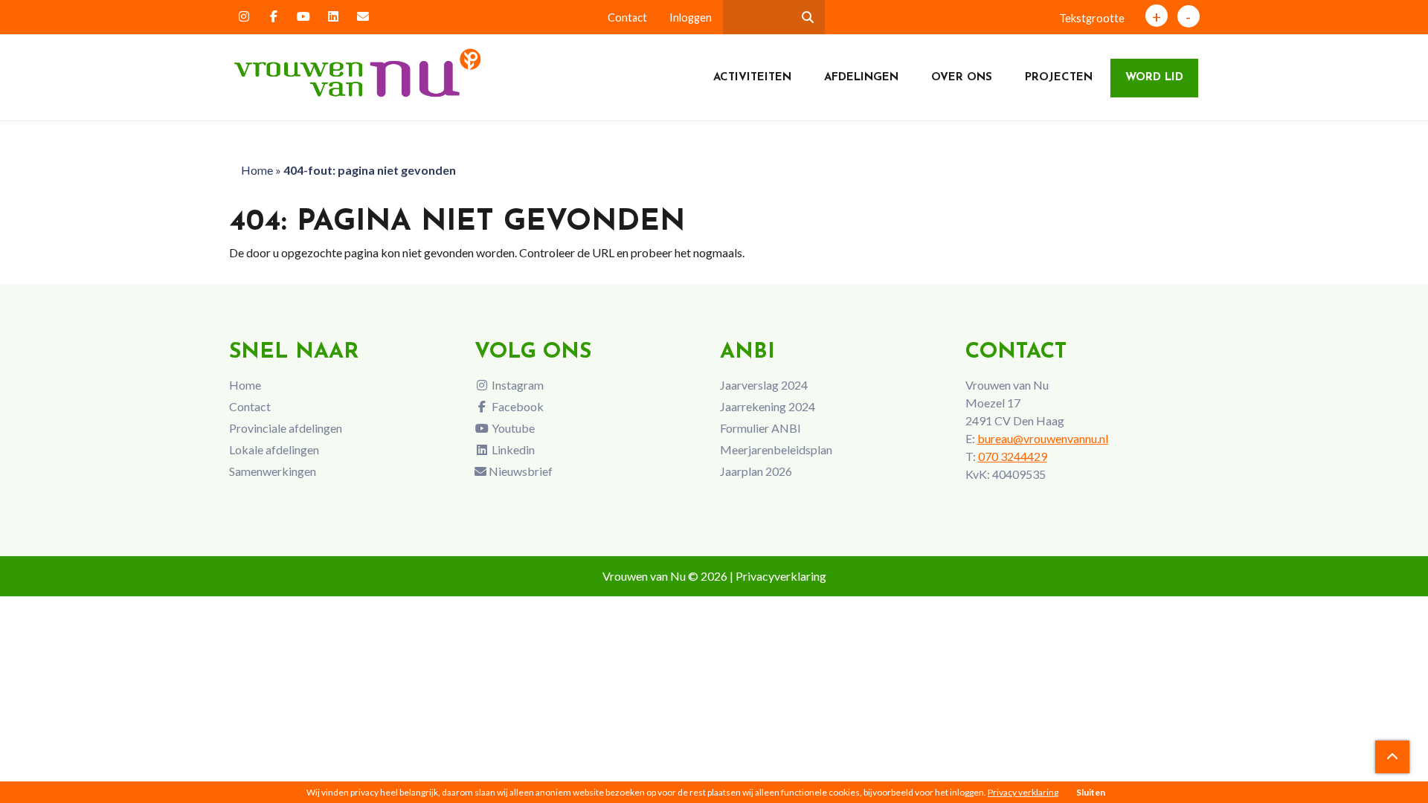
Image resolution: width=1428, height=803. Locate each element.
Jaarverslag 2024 (764, 385)
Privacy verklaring (1023, 792)
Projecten (1059, 77)
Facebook (516, 406)
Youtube (512, 428)
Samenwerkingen (272, 471)
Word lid (1154, 77)
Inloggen (690, 17)
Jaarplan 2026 (756, 471)
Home (257, 170)
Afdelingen (861, 77)
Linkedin (512, 449)
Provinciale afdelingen (285, 428)
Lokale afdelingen (274, 449)
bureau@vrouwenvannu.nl (1042, 438)
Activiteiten (752, 77)
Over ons (961, 77)
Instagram (516, 385)
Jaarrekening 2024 (767, 406)
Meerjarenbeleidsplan (776, 449)
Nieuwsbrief (519, 471)
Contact (627, 17)
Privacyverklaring (781, 576)
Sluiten (1090, 792)
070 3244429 (1012, 456)
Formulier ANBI (760, 428)
